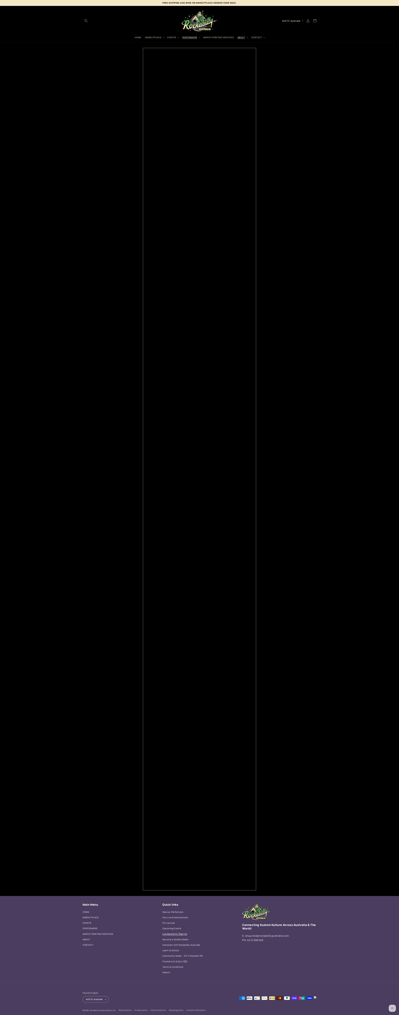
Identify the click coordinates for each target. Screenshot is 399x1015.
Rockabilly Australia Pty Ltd (102, 1010)
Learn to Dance (170, 950)
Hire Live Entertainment (175, 917)
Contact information (195, 1010)
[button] (86, 20)
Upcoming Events (171, 928)
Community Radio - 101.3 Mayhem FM (182, 955)
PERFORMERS (90, 928)
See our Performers (172, 911)
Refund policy (125, 1010)
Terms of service (158, 1010)
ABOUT (86, 939)
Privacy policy (141, 1010)
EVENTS (87, 922)
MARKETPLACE (91, 917)
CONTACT (88, 944)
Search (166, 972)
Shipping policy (176, 1010)
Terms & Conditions (172, 966)
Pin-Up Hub (168, 922)
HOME (86, 911)
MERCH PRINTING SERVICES (98, 933)
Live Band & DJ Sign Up (174, 933)
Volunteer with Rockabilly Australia (181, 944)
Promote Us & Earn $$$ (174, 961)
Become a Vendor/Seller (175, 939)
